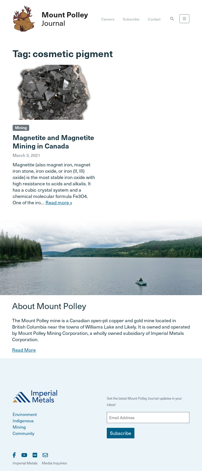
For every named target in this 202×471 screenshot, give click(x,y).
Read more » (59, 202)
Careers (107, 19)
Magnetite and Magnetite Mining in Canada (53, 141)
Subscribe (131, 19)
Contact (154, 19)
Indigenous (23, 420)
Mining (21, 127)
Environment (25, 414)
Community (23, 433)
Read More (24, 349)
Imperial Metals (25, 463)
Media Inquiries (54, 463)
